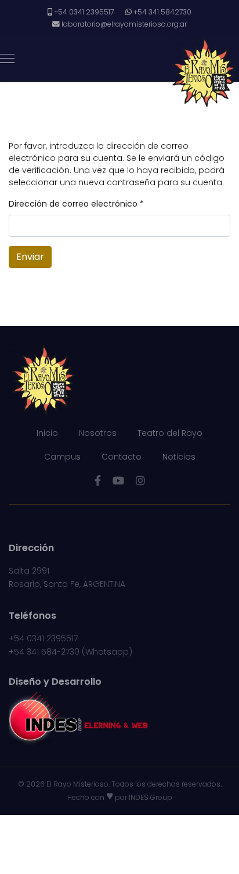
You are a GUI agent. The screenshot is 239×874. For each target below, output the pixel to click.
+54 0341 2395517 (84, 12)
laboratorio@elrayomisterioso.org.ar (124, 24)
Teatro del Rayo (169, 433)
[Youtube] (118, 480)
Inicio (47, 433)
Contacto (122, 456)
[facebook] (98, 480)
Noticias (178, 456)
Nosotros (98, 433)
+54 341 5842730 (162, 12)
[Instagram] (140, 480)
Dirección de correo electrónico (76, 204)
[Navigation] (7, 59)
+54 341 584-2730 (44, 652)
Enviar (30, 256)
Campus (62, 456)
